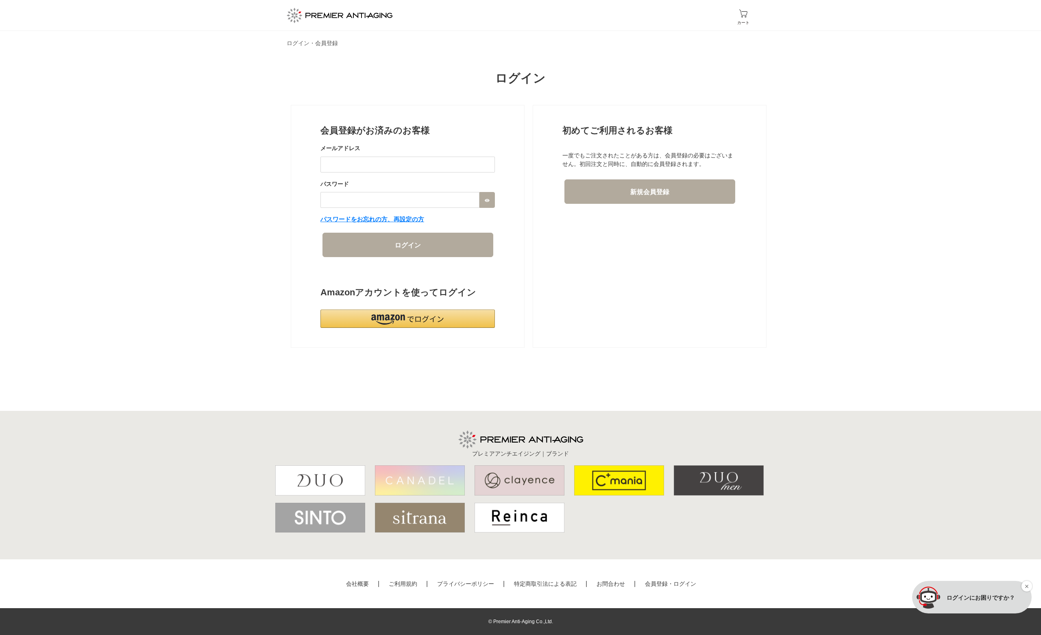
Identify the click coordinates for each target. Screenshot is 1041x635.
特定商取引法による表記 (545, 583)
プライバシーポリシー (465, 583)
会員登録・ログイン (670, 583)
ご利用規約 (403, 583)
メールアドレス (340, 148)
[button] (407, 319)
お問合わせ (611, 583)
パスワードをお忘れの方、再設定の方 (372, 219)
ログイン (408, 245)
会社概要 (357, 583)
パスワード (334, 184)
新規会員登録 (649, 191)
